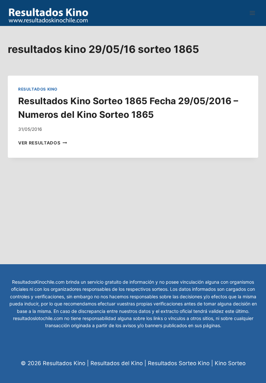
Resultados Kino (37, 89)
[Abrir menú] (252, 13)
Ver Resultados (42, 142)
